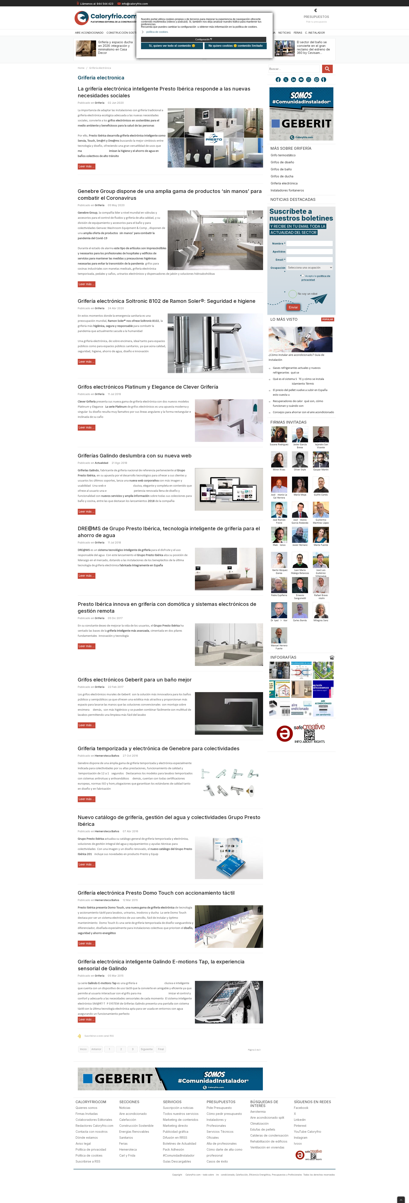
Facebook (301, 1108)
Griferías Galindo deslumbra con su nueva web (135, 456)
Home (81, 68)
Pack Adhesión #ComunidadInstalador (178, 1152)
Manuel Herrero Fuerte (279, 647)
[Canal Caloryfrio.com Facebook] (278, 80)
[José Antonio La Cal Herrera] (279, 485)
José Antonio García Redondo (300, 521)
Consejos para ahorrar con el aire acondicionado (303, 412)
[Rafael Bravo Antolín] (320, 586)
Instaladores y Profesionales (216, 1122)
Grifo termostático (283, 155)
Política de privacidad (91, 1149)
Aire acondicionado (133, 1113)
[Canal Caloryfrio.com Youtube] (301, 80)
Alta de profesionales (222, 1143)
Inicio (83, 1049)
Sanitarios (126, 1137)
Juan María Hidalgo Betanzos (300, 572)
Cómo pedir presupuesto (224, 1113)
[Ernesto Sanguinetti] (300, 586)
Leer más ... (86, 166)
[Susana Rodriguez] (279, 435)
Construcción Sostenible (125, 32)
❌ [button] (270, 15)
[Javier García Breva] (300, 435)
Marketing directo (175, 1125)
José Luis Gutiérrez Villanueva (320, 573)
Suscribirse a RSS (88, 1161)
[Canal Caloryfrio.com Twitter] (286, 80)
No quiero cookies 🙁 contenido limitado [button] (236, 45)
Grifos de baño (281, 169)
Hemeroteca (128, 1149)
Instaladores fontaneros (287, 190)
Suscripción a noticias (178, 1108)
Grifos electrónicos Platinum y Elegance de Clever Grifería (148, 387)
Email (280, 259)
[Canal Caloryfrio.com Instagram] (309, 80)
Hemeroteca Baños (107, 755)
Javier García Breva (300, 446)
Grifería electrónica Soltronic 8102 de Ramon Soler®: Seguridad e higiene (166, 301)
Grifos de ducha (282, 176)
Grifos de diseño (282, 162)
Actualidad (101, 462)
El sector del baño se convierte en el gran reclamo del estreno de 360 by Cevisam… (313, 47)
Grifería (99, 102)
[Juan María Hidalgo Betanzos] (300, 561)
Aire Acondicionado (89, 32)
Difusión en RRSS (175, 1137)
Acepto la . (315, 278)
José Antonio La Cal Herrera (279, 496)
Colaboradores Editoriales (94, 1119)
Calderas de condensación (269, 1135)
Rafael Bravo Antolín (321, 597)
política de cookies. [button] (157, 31)
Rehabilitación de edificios (268, 1141)
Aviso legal (83, 1143)
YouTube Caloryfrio (307, 1131)
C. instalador (315, 32)
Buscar (327, 69)
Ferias (298, 32)
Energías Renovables (134, 1131)
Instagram (300, 1137)
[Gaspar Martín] (320, 460)
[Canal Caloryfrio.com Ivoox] (324, 80)
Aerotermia (258, 1111)
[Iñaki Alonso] (279, 536)
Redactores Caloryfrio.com (94, 1125)
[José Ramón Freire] (279, 511)
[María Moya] (300, 485)
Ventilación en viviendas (267, 1147)
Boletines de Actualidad (179, 1143)
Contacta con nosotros (92, 1131)
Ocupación (278, 269)
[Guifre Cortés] (320, 485)
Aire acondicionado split (267, 1117)
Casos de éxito (217, 1161)
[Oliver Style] (300, 460)
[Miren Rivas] (279, 460)
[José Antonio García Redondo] (300, 511)
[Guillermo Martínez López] (320, 511)
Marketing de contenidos (180, 1119)
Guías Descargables (177, 1161)
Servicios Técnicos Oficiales (220, 1134)
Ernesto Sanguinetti (300, 597)
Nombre (278, 243)
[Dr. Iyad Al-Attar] (279, 611)
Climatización (259, 1123)
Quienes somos (86, 1108)
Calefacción (127, 1119)
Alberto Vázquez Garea (279, 572)
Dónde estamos (87, 1137)
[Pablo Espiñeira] (279, 586)
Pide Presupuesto (219, 1108)
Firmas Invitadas (87, 1113)
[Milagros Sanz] (320, 611)
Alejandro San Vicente (321, 446)
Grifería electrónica (284, 183)
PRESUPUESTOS (316, 17)
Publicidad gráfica (175, 1131)
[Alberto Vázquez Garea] (279, 561)
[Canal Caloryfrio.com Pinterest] (316, 80)
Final (161, 1049)
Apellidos (279, 251)
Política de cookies (89, 1155)
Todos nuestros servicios (181, 1113)
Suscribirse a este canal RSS (99, 1036)
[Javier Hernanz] (300, 536)
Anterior (96, 1049)
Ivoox (298, 1143)
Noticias (284, 32)
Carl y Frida (127, 1155)
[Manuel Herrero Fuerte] (279, 636)
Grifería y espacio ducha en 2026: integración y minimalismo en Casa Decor (115, 47)
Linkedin (300, 1119)
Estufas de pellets (262, 1129)
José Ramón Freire (279, 521)
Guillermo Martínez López (321, 521)
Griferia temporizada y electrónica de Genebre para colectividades (158, 748)
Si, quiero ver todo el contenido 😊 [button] (172, 45)
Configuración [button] (203, 39)
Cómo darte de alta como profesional (224, 1152)
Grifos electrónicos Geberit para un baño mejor (135, 680)
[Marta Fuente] (320, 536)
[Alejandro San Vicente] (320, 435)
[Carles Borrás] (300, 611)
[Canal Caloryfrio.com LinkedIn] (293, 80)
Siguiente (147, 1049)
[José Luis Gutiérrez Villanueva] (320, 561)
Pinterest (300, 1125)
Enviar (293, 307)
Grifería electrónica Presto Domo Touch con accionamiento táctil (156, 893)
